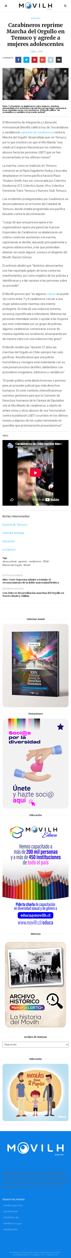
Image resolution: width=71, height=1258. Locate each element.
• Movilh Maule (10, 1211)
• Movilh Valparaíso (12, 1205)
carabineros (35, 561)
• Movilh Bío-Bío (10, 1217)
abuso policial (9, 561)
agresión (22, 561)
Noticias (35, 18)
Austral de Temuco (14, 524)
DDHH (46, 561)
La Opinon (8, 549)
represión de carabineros (36, 132)
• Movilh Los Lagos (12, 1223)
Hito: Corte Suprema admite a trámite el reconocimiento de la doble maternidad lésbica (30, 581)
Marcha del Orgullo (12, 565)
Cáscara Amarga (13, 533)
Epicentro (8, 541)
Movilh (27, 565)
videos (51, 294)
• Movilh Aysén (9, 1229)
